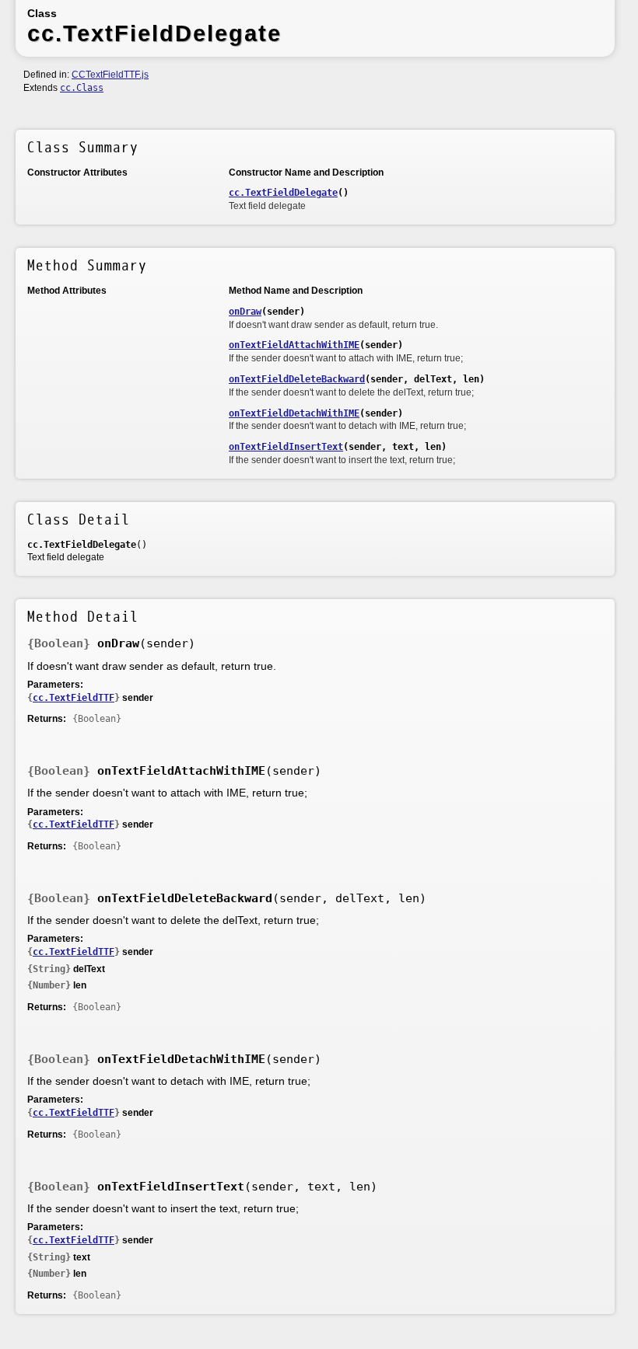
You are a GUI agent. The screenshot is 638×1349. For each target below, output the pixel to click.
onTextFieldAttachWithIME (294, 345)
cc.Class (81, 87)
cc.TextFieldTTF (73, 697)
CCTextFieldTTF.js (110, 74)
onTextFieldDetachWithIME (294, 413)
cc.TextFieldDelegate (283, 192)
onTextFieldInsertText (286, 446)
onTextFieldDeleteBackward (297, 379)
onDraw (245, 311)
